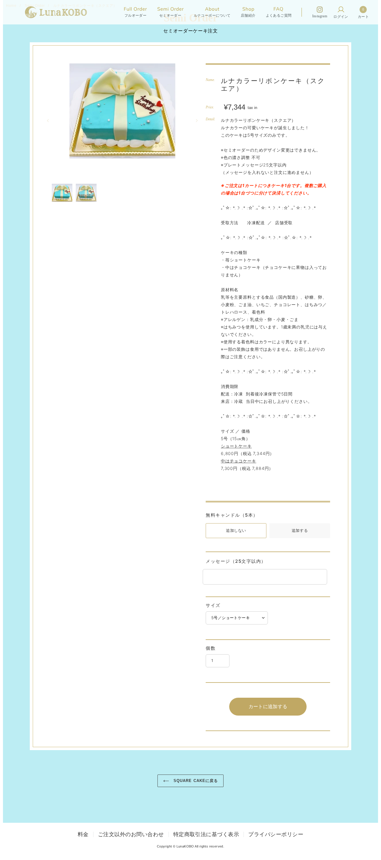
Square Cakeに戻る (195, 780)
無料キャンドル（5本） (232, 515)
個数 (211, 648)
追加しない (236, 530)
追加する (300, 530)
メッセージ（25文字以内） (236, 561)
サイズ (213, 605)
